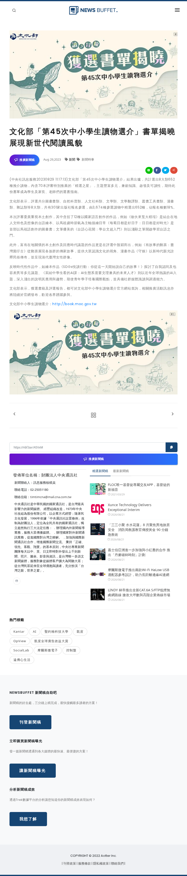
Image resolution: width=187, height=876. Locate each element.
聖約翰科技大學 (56, 631)
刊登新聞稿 (30, 722)
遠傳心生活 (21, 659)
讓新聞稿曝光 (32, 770)
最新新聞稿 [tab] (121, 471)
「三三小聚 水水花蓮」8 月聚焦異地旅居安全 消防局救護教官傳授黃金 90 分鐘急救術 (139, 529)
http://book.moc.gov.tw (74, 303)
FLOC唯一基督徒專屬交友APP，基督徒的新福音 (139, 487)
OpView (19, 641)
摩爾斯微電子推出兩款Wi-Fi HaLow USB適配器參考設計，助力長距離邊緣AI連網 (138, 572)
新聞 (72, 159)
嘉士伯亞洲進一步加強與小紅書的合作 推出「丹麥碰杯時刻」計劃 (139, 552)
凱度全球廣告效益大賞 (51, 641)
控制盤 (71, 650)
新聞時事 (87, 159)
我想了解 (28, 819)
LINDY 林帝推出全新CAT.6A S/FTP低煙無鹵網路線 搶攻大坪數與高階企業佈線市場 (139, 592)
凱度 (80, 631)
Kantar (19, 631)
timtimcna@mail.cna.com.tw (50, 497)
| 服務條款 (84, 863)
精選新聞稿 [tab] (100, 471)
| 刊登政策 (69, 863)
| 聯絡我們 (117, 863)
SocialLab (21, 650)
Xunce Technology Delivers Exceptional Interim (129, 507)
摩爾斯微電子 (47, 650)
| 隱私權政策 (101, 863)
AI (34, 631)
